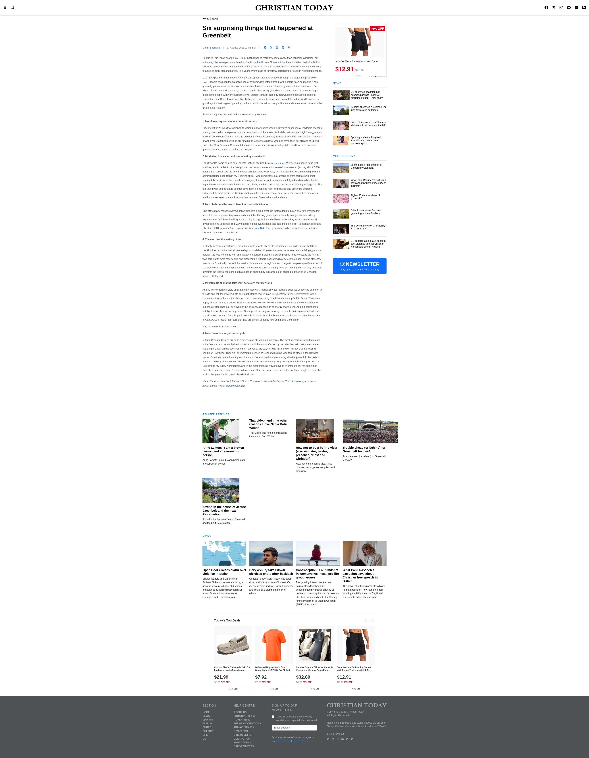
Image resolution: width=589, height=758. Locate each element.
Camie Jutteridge (275, 163)
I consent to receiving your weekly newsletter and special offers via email (296, 718)
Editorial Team (244, 716)
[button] (5, 8)
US (204, 738)
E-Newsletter (243, 735)
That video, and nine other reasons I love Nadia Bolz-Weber (268, 424)
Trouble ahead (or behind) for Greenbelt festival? (364, 449)
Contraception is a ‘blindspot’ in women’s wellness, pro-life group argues (317, 573)
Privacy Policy (244, 727)
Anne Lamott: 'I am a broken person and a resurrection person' (223, 451)
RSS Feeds (241, 731)
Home (205, 18)
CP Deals (358, 76)
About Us (240, 712)
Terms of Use (283, 741)
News (215, 18)
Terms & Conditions (247, 723)
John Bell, (259, 228)
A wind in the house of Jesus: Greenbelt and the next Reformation (224, 510)
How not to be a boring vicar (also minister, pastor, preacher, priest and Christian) (316, 453)
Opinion (207, 719)
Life (205, 735)
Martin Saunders (211, 47)
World (207, 723)
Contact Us (242, 738)
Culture (208, 731)
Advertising (242, 719)
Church (208, 727)
